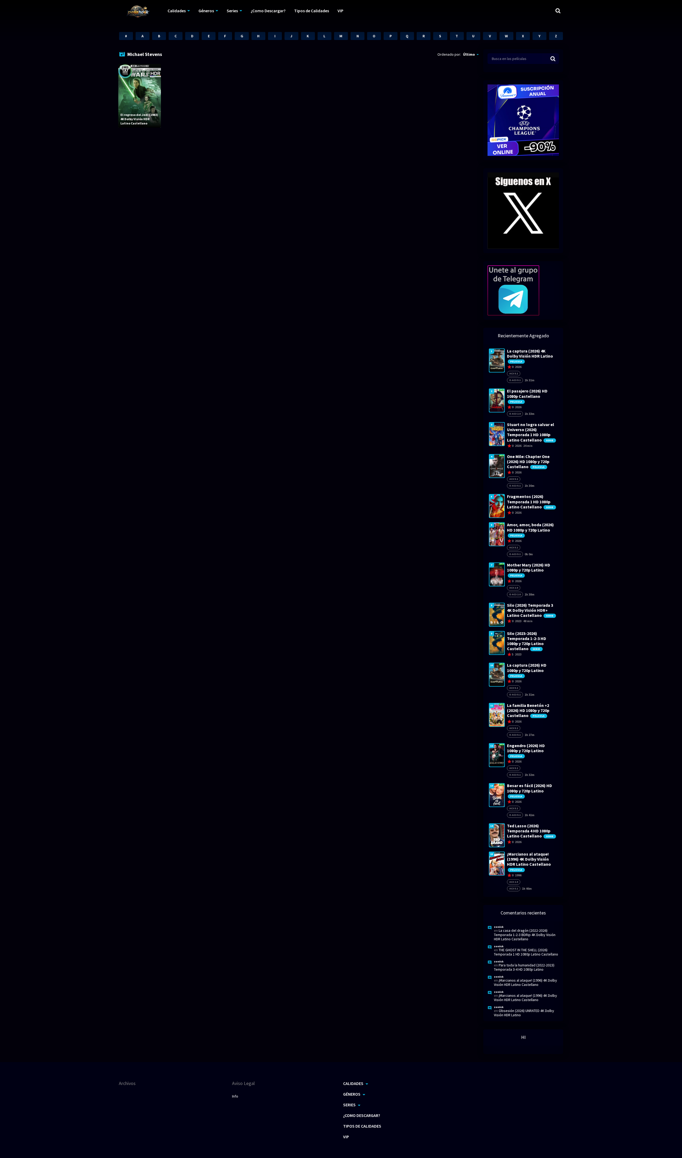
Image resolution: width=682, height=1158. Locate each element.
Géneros (206, 10)
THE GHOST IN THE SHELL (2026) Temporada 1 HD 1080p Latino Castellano (526, 952)
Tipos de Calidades (311, 10)
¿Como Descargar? (268, 10)
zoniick (499, 927)
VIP (340, 10)
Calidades (177, 10)
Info (235, 1096)
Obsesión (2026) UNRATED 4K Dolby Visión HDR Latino (524, 1012)
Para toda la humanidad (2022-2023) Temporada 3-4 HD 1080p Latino (524, 967)
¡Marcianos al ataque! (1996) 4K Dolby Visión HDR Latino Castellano (525, 982)
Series (232, 10)
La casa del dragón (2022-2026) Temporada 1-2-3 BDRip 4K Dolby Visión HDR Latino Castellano (524, 934)
